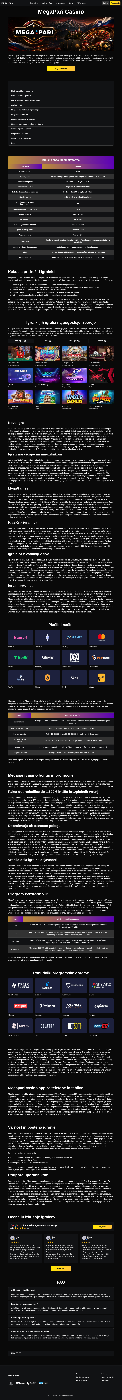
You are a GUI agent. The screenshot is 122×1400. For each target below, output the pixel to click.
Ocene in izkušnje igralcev (21, 138)
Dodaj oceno (102, 1227)
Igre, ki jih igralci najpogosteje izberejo (25, 100)
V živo (46, 341)
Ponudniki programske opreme (23, 119)
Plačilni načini (16, 105)
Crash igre (73, 341)
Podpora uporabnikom (19, 134)
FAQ (13, 143)
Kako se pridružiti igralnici (21, 96)
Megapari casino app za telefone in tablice (27, 124)
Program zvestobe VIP (19, 115)
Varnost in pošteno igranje (21, 129)
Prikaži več (61, 1268)
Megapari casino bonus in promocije (25, 110)
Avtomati (100, 341)
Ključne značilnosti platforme (22, 91)
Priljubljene (19, 341)
